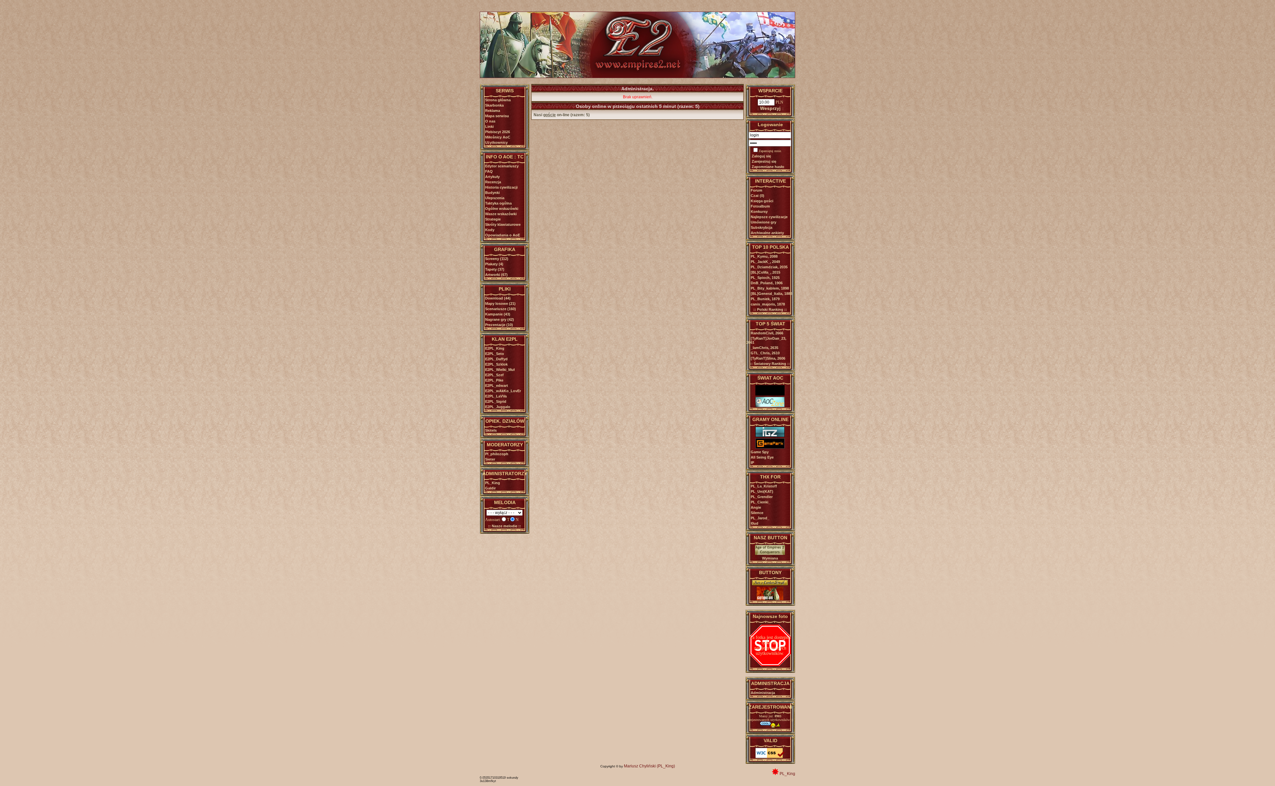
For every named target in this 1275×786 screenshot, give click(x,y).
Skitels (491, 430)
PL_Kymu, (764, 256)
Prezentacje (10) (499, 325)
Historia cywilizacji (501, 187)
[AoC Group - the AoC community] (770, 394)
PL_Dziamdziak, (769, 267)
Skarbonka (494, 105)
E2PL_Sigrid (495, 401)
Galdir (490, 488)
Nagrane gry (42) (499, 319)
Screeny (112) (496, 259)
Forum (756, 190)
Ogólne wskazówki (501, 209)
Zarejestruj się (764, 161)
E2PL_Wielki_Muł (500, 370)
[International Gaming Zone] (770, 436)
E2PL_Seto (494, 354)
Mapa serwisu (497, 116)
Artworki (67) (496, 275)
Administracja (763, 693)
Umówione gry (763, 222)
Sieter (490, 459)
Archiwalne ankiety (767, 233)
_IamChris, (764, 348)
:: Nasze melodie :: (504, 526)
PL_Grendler (762, 497)
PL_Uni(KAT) (762, 491)
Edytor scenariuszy (502, 166)
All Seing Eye (762, 457)
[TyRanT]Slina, (768, 358)
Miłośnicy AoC (497, 137)
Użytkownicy (496, 142)
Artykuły (492, 177)
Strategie (493, 219)
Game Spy (760, 452)
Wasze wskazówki (501, 214)
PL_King (492, 483)
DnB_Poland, (767, 283)
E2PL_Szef (494, 375)
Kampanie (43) (497, 314)
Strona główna (498, 100)
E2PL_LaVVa (496, 396)
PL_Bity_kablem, (770, 288)
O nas (490, 121)
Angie (756, 507)
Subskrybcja (761, 227)
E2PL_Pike (494, 380)
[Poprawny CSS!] (770, 757)
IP (752, 463)
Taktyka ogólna (498, 203)
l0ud (754, 523)
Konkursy (759, 212)
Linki (489, 127)
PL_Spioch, (765, 278)
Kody (489, 230)
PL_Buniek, (765, 299)
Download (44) (498, 298)
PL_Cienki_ (760, 502)
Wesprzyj (770, 108)
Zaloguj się (761, 156)
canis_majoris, (768, 304)
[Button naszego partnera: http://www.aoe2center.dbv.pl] (770, 584)
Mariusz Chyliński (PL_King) (649, 766)
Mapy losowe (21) (500, 304)
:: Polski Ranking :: (770, 309)
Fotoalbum (760, 206)
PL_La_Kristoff (764, 486)
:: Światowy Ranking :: (770, 364)
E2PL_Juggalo (497, 407)
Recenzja (493, 182)
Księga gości (762, 201)
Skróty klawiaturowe (503, 224)
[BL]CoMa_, (765, 272)
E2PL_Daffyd (496, 359)
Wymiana (770, 558)
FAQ (489, 171)
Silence (757, 513)
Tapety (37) (494, 269)
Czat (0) (757, 196)
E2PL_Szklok (496, 364)
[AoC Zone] (770, 406)
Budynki (492, 193)
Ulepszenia (494, 198)
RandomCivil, (767, 333)
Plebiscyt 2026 (497, 132)
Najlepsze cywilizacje (769, 217)
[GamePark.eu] (770, 447)
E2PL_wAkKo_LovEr (503, 391)
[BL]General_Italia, (771, 294)
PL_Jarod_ (760, 518)
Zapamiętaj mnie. (770, 151)
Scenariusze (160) (500, 309)
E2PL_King (494, 348)
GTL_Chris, (765, 353)
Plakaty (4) (494, 264)
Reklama (492, 111)
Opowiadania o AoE (502, 235)
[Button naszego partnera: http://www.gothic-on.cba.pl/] (770, 599)
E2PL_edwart (496, 386)
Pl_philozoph (496, 454)
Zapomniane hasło (768, 167)
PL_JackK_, (765, 262)
